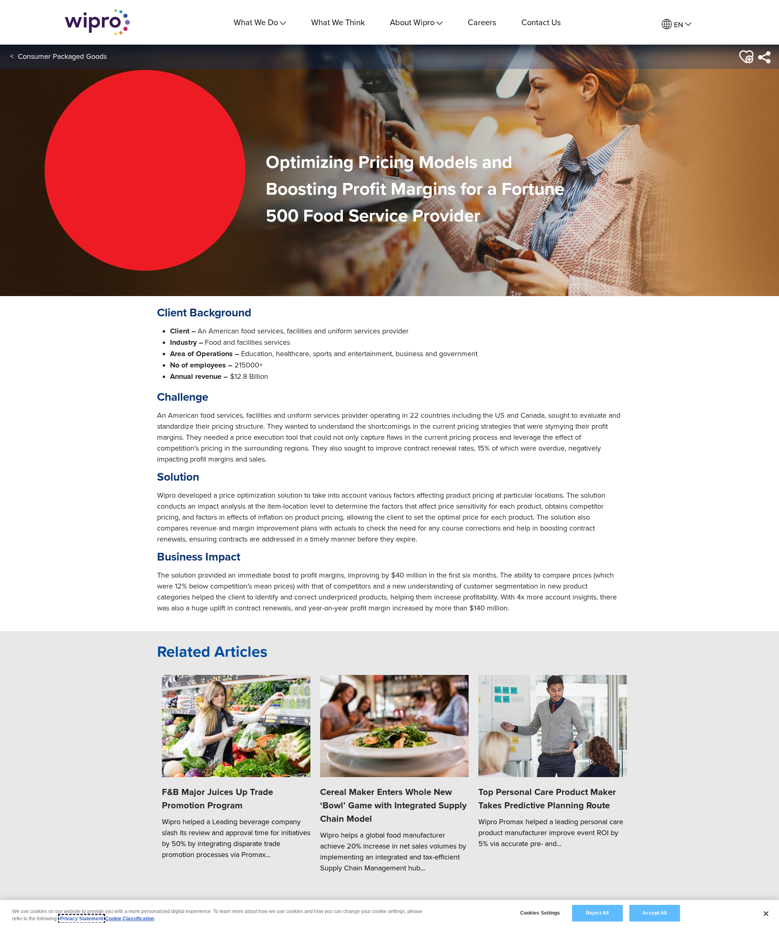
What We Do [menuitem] (256, 22)
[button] (745, 57)
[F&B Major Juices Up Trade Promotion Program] (236, 726)
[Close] (766, 913)
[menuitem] (676, 24)
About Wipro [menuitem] (412, 22)
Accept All (654, 913)
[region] (389, 914)
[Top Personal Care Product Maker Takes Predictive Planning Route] (552, 726)
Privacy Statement (81, 919)
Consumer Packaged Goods (62, 56)
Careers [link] (482, 22)
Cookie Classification (129, 919)
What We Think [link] (338, 22)
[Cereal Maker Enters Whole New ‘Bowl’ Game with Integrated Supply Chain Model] (394, 726)
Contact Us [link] (541, 22)
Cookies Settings (540, 913)
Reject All (597, 913)
